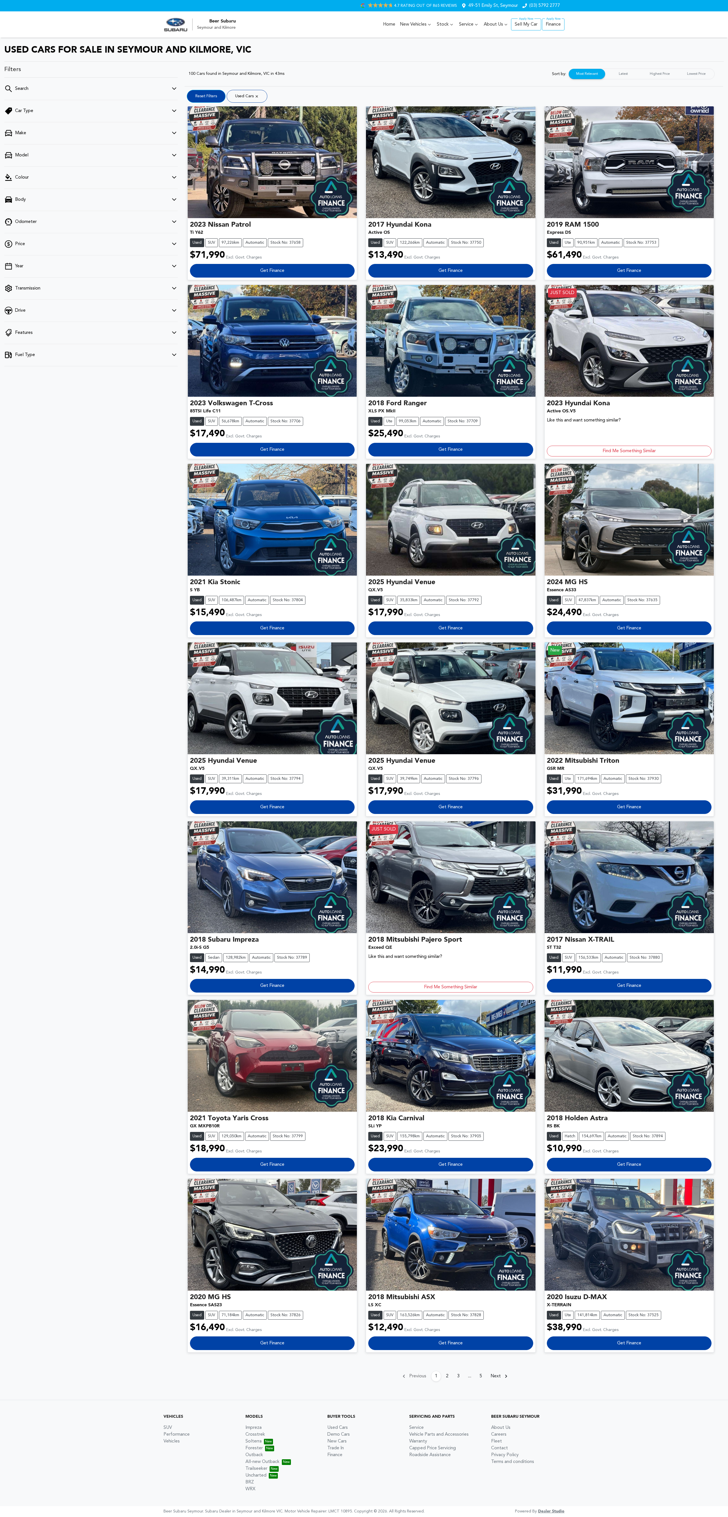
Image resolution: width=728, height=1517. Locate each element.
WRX (250, 1489)
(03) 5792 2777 (544, 5)
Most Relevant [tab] (587, 74)
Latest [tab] (623, 74)
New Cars (337, 1441)
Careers (498, 1434)
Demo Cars (338, 1434)
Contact (499, 1448)
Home (389, 24)
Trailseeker (256, 1468)
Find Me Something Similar (629, 451)
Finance (553, 24)
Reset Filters (206, 96)
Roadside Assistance (430, 1455)
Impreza (253, 1427)
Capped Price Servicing (432, 1448)
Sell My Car (526, 24)
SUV (168, 1427)
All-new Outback (262, 1462)
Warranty (418, 1441)
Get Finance (272, 270)
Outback (254, 1455)
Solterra (253, 1441)
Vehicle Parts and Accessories (439, 1434)
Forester (254, 1448)
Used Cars (337, 1427)
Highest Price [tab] (660, 74)
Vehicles (172, 1441)
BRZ (249, 1482)
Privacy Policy (505, 1455)
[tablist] (641, 74)
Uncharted (255, 1475)
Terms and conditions (512, 1462)
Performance (177, 1434)
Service (466, 24)
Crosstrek (255, 1434)
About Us (493, 24)
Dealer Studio (551, 1511)
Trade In (335, 1448)
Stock (443, 24)
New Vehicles (413, 24)
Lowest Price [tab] (696, 74)
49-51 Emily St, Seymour (493, 5)
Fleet (496, 1441)
